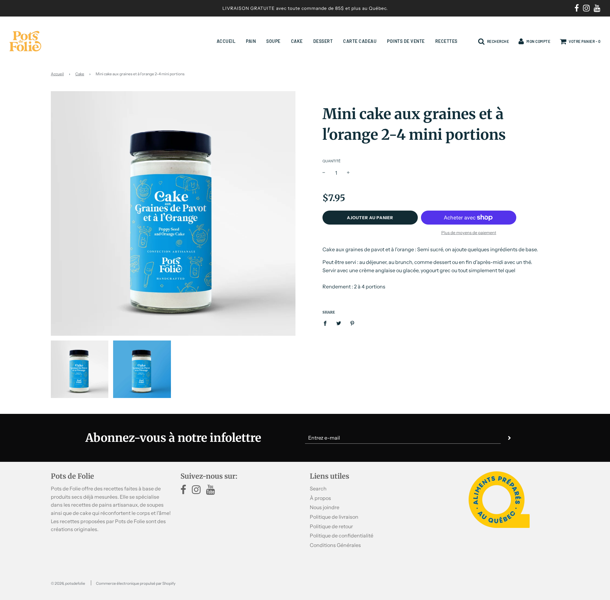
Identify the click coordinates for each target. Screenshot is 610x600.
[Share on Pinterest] (352, 323)
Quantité (331, 161)
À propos (320, 498)
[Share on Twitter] (338, 323)
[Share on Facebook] (326, 323)
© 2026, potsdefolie (68, 583)
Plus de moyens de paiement (468, 232)
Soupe (273, 41)
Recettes (446, 41)
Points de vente (406, 41)
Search (318, 488)
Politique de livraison (334, 517)
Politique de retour (331, 526)
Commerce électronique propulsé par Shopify (135, 583)
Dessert (323, 41)
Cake (297, 41)
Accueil (226, 41)
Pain (251, 41)
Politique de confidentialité (341, 535)
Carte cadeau (359, 41)
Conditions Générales (335, 545)
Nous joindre (324, 507)
